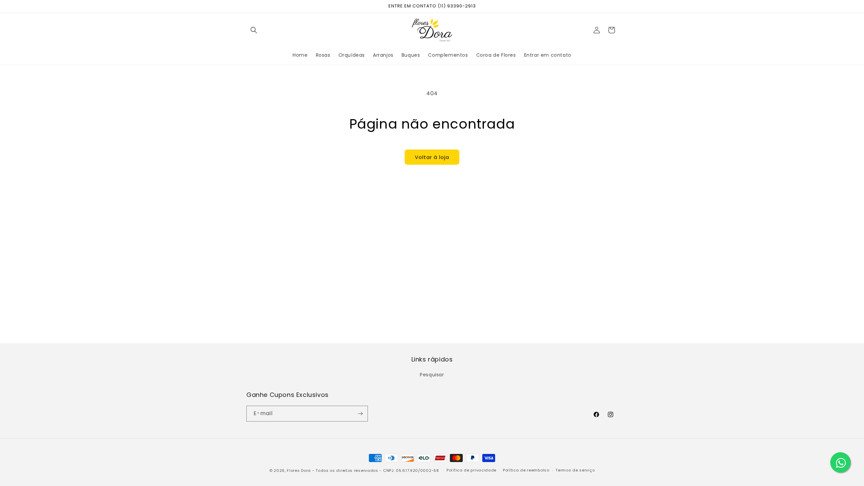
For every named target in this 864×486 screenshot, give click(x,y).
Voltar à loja (432, 157)
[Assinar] (360, 414)
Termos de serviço (575, 470)
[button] (253, 30)
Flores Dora (299, 470)
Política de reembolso (526, 470)
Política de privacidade (471, 470)
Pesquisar (432, 374)
